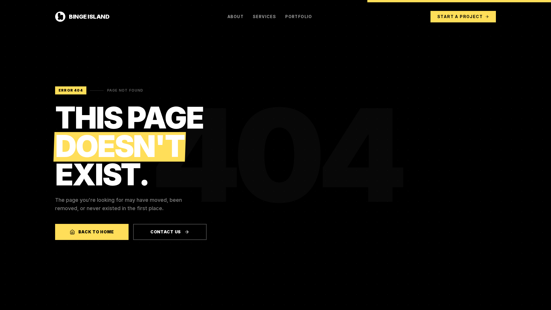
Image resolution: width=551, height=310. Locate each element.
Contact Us (165, 231)
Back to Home (96, 231)
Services (264, 16)
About (236, 16)
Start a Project (460, 16)
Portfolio (298, 16)
